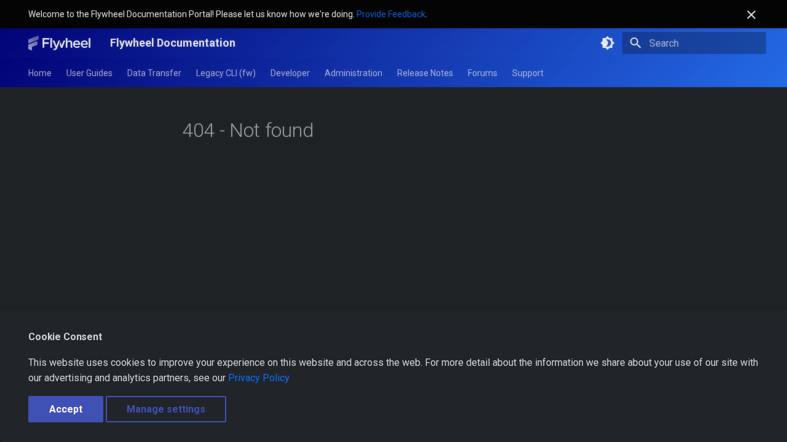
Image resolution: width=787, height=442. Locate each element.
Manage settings (166, 409)
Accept (65, 409)
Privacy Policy (259, 378)
